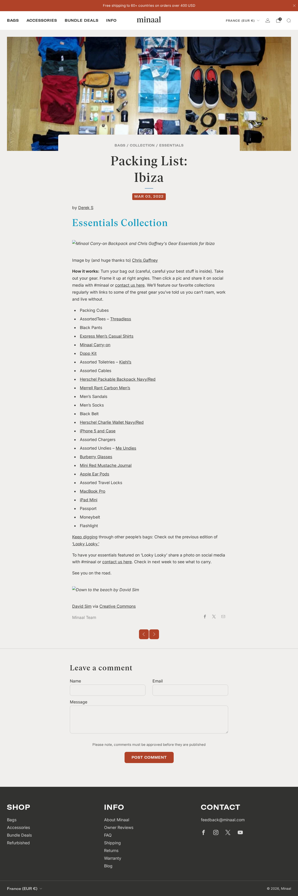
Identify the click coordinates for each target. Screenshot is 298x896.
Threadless (120, 318)
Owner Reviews (118, 827)
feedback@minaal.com (223, 819)
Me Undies (126, 448)
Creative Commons (117, 606)
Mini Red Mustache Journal (106, 465)
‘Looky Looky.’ (85, 543)
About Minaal (116, 819)
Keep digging (85, 536)
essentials (171, 145)
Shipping (112, 842)
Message (78, 701)
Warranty (112, 858)
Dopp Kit (88, 353)
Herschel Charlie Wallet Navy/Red (112, 422)
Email (157, 681)
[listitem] (149, 5)
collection (142, 145)
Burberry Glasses (96, 456)
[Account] (267, 20)
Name (75, 681)
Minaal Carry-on (95, 344)
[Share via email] (223, 616)
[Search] (288, 20)
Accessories (42, 20)
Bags (13, 20)
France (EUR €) (240, 20)
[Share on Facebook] (204, 616)
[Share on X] (214, 616)
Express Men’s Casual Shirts (106, 336)
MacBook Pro (92, 491)
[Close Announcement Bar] (294, 5)
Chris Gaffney (145, 260)
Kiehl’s (125, 362)
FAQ (108, 835)
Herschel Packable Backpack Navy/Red (118, 379)
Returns (111, 850)
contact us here (130, 285)
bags (120, 145)
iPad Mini (88, 499)
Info (111, 20)
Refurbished (18, 842)
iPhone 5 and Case (97, 430)
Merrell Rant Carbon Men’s (105, 387)
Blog (108, 865)
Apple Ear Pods (94, 474)
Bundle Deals (81, 20)
